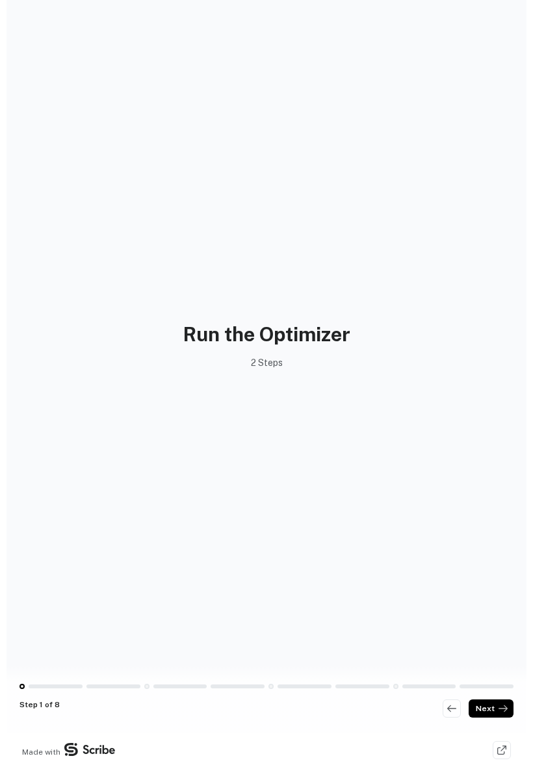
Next (485, 708)
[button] (22, 686)
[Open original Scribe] (502, 750)
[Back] (452, 708)
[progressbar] (56, 686)
